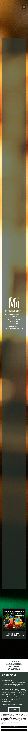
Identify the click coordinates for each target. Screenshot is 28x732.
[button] (14, 709)
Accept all (14, 729)
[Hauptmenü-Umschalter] (24, 7)
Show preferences (14, 726)
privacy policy (15, 722)
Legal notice (3, 723)
